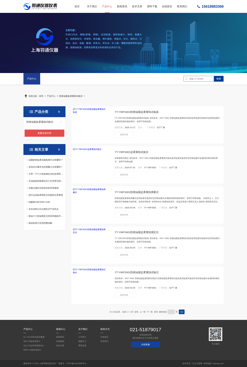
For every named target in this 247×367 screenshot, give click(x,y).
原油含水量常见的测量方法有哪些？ (46, 167)
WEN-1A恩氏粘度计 (32, 350)
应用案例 (60, 341)
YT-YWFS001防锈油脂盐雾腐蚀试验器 (137, 112)
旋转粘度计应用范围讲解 (40, 223)
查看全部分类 (44, 133)
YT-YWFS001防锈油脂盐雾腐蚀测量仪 (137, 192)
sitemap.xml (218, 363)
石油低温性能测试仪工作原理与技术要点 (46, 181)
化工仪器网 (197, 363)
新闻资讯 (122, 6)
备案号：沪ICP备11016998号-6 (72, 363)
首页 (77, 6)
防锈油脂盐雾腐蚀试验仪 (71, 96)
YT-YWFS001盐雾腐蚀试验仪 (131, 152)
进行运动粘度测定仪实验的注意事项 (46, 195)
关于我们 (92, 6)
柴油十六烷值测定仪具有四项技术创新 (46, 216)
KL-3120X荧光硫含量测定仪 (33, 337)
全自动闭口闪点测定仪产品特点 (44, 209)
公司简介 (82, 337)
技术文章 (137, 6)
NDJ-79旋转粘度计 (31, 341)
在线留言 (167, 6)
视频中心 (82, 341)
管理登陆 (208, 363)
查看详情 (124, 134)
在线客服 (145, 344)
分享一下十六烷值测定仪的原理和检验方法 (46, 174)
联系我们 (182, 6)
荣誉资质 (82, 345)
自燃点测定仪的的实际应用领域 (44, 188)
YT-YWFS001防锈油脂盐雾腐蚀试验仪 (137, 272)
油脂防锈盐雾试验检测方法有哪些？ (46, 160)
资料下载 (152, 6)
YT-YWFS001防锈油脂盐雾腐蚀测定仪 (137, 232)
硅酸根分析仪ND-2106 (39, 202)
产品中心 (107, 6)
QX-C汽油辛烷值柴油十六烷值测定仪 (33, 346)
